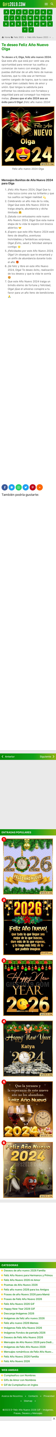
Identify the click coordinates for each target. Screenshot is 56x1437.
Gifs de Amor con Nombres (20, 1380)
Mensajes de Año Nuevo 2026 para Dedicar (29, 1342)
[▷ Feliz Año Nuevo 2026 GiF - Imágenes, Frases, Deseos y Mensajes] (14, 4)
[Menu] (46, 4)
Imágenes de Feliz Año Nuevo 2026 (25, 1346)
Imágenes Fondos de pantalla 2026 (24, 1332)
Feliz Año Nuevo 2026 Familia (21, 1356)
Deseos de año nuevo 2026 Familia (24, 1270)
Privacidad (49, 1396)
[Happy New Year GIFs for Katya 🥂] (28, 1049)
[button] (6, 12)
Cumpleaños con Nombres (20, 1375)
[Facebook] (5, 487)
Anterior (10, 756)
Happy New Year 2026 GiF (19, 1308)
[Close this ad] (54, 1418)
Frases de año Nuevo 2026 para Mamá (26, 1294)
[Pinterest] (33, 487)
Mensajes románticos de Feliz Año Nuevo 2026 (30, 1351)
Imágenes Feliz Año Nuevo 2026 (23, 1327)
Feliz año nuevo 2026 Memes (21, 1323)
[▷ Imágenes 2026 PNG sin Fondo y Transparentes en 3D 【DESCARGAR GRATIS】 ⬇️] (28, 867)
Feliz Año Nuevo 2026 (17, 1361)
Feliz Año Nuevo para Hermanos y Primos (28, 1275)
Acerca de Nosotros (12, 1396)
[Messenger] (12, 487)
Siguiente (45, 756)
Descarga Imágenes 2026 (19, 1313)
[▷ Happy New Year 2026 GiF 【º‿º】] (28, 988)
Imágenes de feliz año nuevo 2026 (24, 1318)
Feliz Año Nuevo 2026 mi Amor (22, 1280)
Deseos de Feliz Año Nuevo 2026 (23, 1337)
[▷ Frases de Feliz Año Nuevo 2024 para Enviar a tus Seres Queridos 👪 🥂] (28, 1109)
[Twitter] (26, 487)
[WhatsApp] (19, 487)
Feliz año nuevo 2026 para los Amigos (26, 1289)
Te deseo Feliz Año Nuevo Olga (25, 46)
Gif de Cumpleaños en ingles (21, 1384)
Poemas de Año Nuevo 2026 (21, 1284)
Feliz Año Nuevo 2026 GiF (19, 1303)
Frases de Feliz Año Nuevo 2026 (23, 1299)
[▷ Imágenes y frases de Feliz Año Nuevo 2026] (28, 927)
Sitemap (28, 1401)
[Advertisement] (28, 329)
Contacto (33, 1396)
